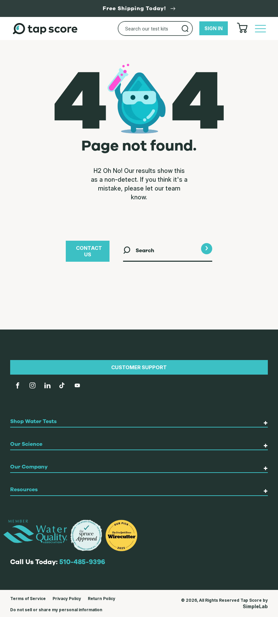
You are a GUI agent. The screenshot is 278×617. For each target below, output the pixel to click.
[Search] (185, 28)
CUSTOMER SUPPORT (139, 367)
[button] (260, 28)
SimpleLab (255, 606)
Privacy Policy (67, 598)
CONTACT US (89, 251)
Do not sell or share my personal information (56, 609)
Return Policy (101, 598)
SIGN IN (213, 28)
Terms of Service (28, 598)
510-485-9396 (82, 561)
